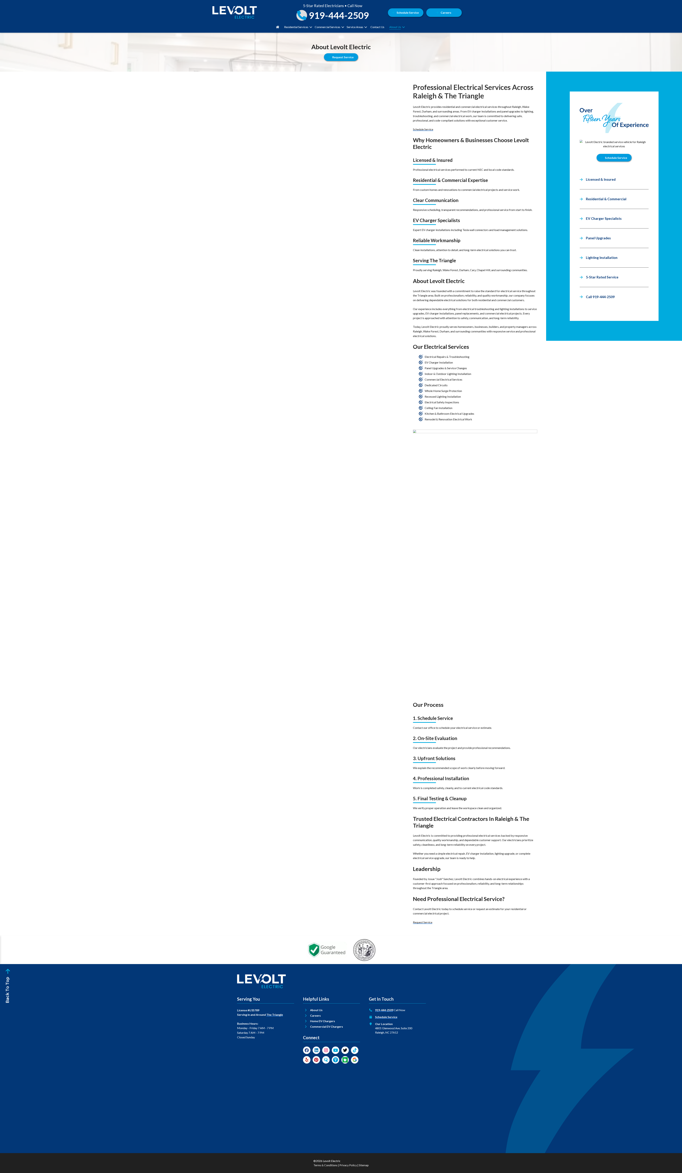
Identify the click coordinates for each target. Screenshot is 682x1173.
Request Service (422, 922)
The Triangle (274, 1014)
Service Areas (355, 27)
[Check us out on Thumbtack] (335, 1060)
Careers (446, 12)
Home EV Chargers (322, 1021)
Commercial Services (327, 27)
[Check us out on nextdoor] (345, 1060)
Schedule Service (408, 12)
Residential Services (296, 27)
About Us (395, 27)
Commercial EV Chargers (326, 1026)
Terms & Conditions (325, 1165)
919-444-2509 (384, 1010)
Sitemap (364, 1165)
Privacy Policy (348, 1165)
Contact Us (377, 27)
